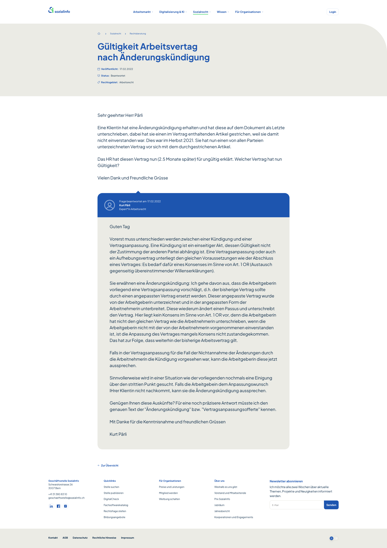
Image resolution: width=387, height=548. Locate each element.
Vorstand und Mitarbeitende (230, 492)
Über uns (219, 480)
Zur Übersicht (109, 465)
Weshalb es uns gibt (225, 486)
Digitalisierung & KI (171, 11)
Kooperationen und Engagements (233, 517)
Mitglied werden (168, 492)
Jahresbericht (222, 511)
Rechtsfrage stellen (115, 511)
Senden (331, 505)
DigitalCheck (111, 498)
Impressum (127, 537)
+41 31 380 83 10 (57, 494)
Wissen (221, 11)
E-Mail (275, 505)
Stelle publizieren (114, 492)
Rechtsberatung (138, 33)
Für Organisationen (248, 11)
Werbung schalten (169, 498)
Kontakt (53, 537)
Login (332, 11)
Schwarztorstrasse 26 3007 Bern (60, 486)
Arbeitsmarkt (142, 11)
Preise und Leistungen (171, 486)
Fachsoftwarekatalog (116, 505)
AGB (65, 537)
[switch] (334, 538)
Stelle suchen (111, 486)
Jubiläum (219, 505)
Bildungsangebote (114, 517)
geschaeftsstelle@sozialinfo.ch (66, 497)
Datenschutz (80, 537)
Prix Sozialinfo (222, 498)
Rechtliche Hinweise (104, 537)
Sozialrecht (200, 11)
